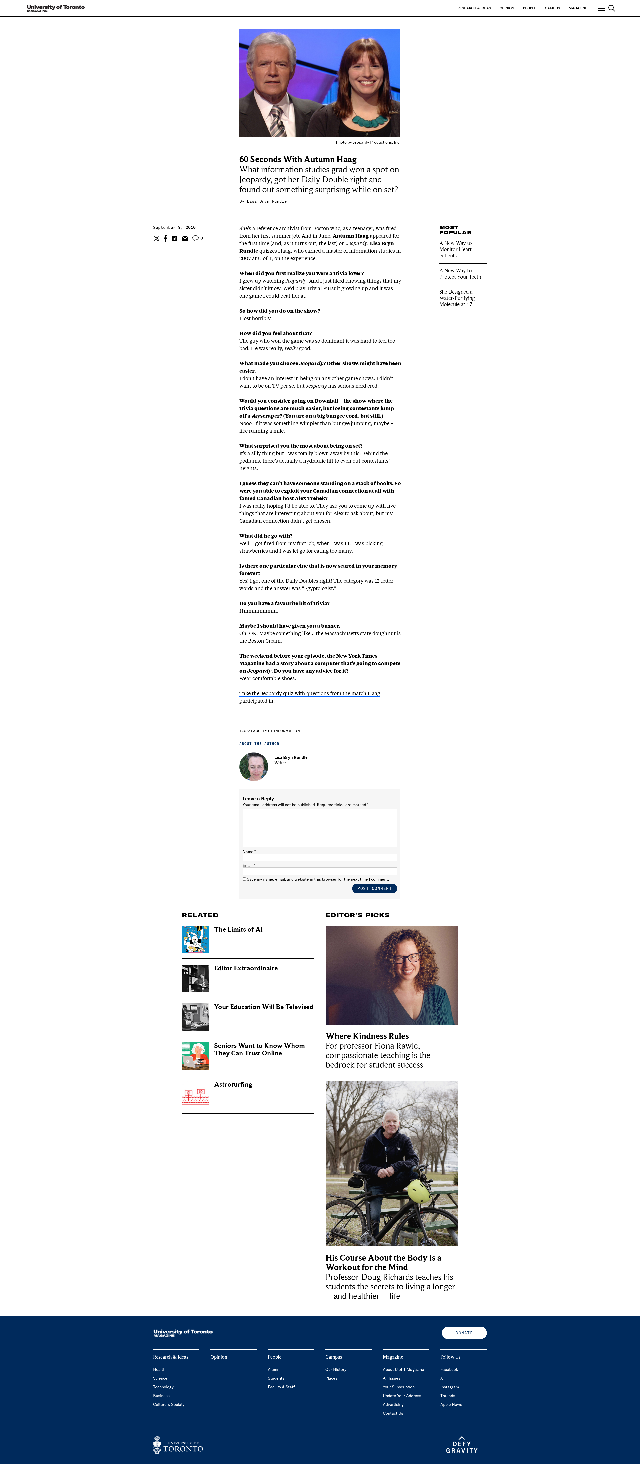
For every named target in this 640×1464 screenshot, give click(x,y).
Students (276, 1378)
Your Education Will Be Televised (264, 1007)
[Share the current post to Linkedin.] (174, 238)
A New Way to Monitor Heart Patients (456, 249)
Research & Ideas (474, 8)
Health (159, 1369)
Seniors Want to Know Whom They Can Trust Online (259, 1049)
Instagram (449, 1386)
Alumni (274, 1369)
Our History (336, 1369)
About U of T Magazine (403, 1369)
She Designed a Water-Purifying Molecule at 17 (457, 298)
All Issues (391, 1378)
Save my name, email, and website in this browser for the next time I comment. (318, 879)
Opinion (507, 8)
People (529, 8)
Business (161, 1395)
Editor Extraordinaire (246, 968)
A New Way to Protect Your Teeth (460, 273)
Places (332, 1378)
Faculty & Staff (281, 1386)
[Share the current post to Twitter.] (156, 238)
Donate (464, 1332)
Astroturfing (233, 1084)
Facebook (449, 1369)
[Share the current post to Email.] (185, 238)
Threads (447, 1395)
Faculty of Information (275, 731)
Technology (163, 1386)
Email (249, 865)
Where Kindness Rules (367, 1036)
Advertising (393, 1404)
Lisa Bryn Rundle (267, 201)
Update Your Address (402, 1395)
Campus (552, 8)
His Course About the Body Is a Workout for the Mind (384, 1263)
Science (160, 1378)
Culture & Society (169, 1404)
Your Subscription (399, 1386)
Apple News (451, 1404)
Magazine (578, 8)
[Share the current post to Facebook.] (165, 238)
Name (249, 851)
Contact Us (393, 1413)
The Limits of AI (238, 929)
